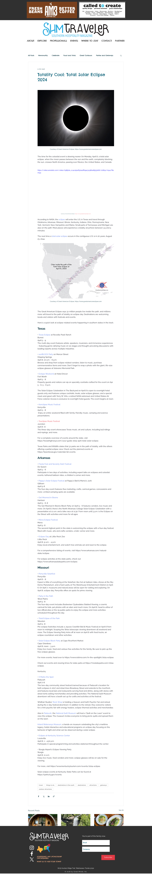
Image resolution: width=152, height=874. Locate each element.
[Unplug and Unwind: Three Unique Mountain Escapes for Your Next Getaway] (42, 822)
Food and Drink (69, 55)
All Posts (31, 55)
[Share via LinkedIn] (49, 796)
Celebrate (55, 55)
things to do (50, 785)
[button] (121, 55)
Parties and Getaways (104, 55)
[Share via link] (54, 796)
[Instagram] (32, 848)
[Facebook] (32, 854)
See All (121, 810)
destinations (82, 785)
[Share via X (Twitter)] (44, 796)
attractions (93, 785)
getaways (103, 785)
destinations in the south (66, 785)
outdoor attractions (45, 789)
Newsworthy (43, 55)
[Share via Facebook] (38, 796)
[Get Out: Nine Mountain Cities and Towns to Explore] (75, 822)
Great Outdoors (86, 55)
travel (41, 785)
